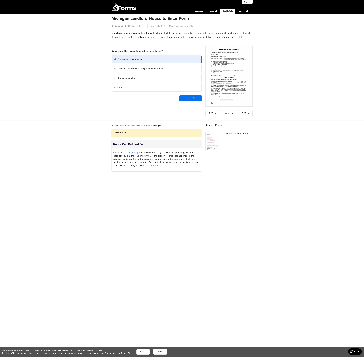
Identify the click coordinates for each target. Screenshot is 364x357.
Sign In (247, 1)
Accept (143, 351)
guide (134, 152)
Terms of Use (127, 353)
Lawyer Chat (244, 11)
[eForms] (124, 6)
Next (189, 98)
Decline (160, 351)
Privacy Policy (111, 353)
